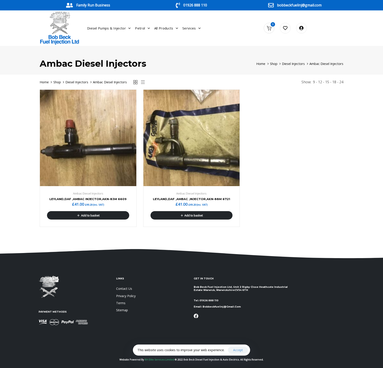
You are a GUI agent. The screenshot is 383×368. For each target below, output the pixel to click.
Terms (120, 303)
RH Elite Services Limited (160, 359)
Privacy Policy (126, 296)
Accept (238, 350)
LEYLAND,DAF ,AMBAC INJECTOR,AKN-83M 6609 (88, 199)
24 (341, 82)
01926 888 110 (195, 5)
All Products (163, 28)
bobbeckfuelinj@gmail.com (299, 5)
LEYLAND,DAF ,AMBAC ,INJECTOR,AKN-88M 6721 (191, 199)
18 (334, 82)
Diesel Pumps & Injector (106, 28)
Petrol (140, 28)
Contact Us (124, 288)
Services (189, 28)
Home (260, 63)
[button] (88, 215)
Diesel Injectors (293, 63)
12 (320, 82)
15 (327, 82)
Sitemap (122, 310)
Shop (273, 63)
